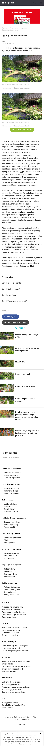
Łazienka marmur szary (11, 630)
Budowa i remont (20, 717)
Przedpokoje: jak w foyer (11, 689)
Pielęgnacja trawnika (12, 587)
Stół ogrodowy (9, 576)
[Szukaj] (34, 3)
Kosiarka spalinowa (11, 493)
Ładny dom (9, 717)
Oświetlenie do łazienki (11, 633)
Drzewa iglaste (10, 592)
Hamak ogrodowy (10, 571)
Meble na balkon (10, 504)
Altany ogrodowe (10, 556)
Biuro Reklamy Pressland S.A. (13, 705)
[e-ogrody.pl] (8, 3)
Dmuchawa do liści (11, 491)
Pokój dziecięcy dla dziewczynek (15, 646)
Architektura (25, 720)
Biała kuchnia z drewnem (11, 609)
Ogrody (4, 28)
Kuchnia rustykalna (9, 617)
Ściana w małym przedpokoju (13, 692)
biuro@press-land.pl (10, 703)
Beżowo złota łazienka (11, 635)
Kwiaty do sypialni (9, 671)
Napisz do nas (7, 708)
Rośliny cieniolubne (11, 595)
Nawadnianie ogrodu (12, 589)
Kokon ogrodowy (10, 574)
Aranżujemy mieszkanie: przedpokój (16, 687)
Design (17, 720)
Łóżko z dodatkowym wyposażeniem (16, 666)
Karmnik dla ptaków (11, 553)
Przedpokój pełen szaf (11, 684)
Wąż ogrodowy (9, 543)
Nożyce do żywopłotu (12, 538)
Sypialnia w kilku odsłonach (12, 669)
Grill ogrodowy (9, 569)
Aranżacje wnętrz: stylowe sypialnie (16, 661)
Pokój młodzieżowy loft (11, 648)
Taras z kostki (9, 527)
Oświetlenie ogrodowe (12, 473)
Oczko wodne (9, 558)
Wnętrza (36, 717)
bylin (21, 152)
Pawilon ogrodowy (11, 525)
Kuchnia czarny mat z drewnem (14, 612)
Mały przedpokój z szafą (11, 682)
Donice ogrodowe (11, 475)
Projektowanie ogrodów (18, 28)
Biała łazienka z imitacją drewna (14, 627)
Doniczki (7, 506)
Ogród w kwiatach (9, 295)
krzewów (14, 152)
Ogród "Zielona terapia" (11, 289)
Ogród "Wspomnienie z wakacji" (14, 301)
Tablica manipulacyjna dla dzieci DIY (16, 651)
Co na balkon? (9, 509)
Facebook (22, 724)
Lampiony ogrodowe (12, 478)
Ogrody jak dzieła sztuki (11, 283)
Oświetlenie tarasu (11, 511)
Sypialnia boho (7, 664)
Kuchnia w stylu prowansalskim (14, 614)
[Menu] (41, 3)
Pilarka (6, 540)
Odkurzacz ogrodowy (12, 488)
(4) (23, 130)
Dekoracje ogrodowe (12, 522)
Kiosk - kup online (22, 12)
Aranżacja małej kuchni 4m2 (12, 607)
